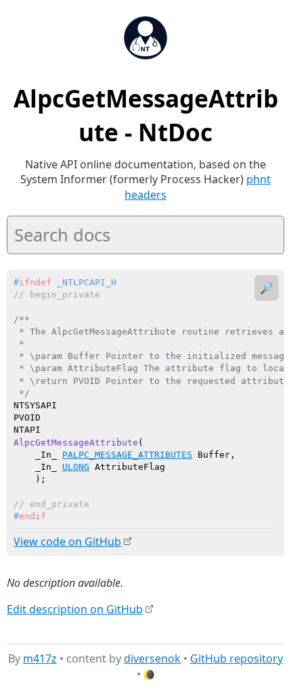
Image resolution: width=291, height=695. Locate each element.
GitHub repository (236, 658)
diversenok (152, 658)
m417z (40, 658)
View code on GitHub (67, 541)
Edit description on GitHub (75, 609)
